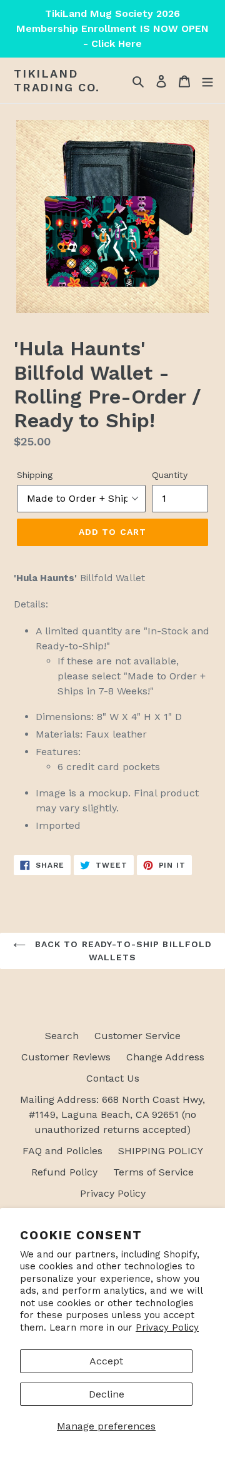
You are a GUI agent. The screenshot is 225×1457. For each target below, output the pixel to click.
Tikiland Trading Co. (57, 80)
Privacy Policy (167, 1327)
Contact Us (112, 1078)
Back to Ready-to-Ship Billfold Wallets (122, 950)
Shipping (34, 475)
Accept (106, 1361)
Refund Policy (64, 1172)
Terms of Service (153, 1172)
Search (62, 1036)
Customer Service (137, 1036)
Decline (106, 1394)
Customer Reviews (66, 1057)
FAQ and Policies (62, 1151)
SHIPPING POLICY (160, 1151)
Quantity (170, 475)
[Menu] (208, 81)
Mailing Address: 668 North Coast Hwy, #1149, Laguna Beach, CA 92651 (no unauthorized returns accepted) (112, 1114)
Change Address (165, 1057)
